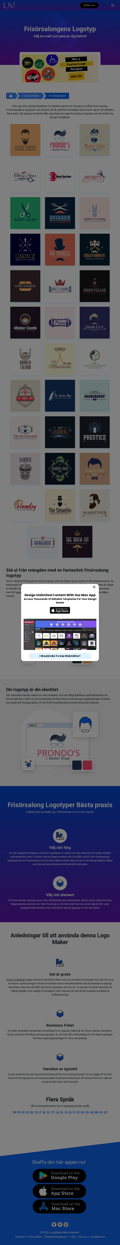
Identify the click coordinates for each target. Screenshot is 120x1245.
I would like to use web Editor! (60, 656)
